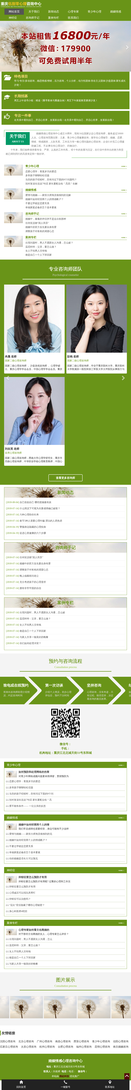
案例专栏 (53, 17)
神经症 (13, 17)
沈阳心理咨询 (7, 1041)
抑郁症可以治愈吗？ (20, 899)
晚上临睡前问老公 (29, 576)
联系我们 (73, 17)
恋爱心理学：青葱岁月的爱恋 (40, 171)
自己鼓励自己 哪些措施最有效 (35, 502)
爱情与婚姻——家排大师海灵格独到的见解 (48, 195)
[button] (3, 46)
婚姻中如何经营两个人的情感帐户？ (44, 199)
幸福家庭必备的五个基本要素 (40, 207)
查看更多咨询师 (65, 477)
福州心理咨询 (84, 1046)
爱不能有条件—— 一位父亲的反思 (27, 806)
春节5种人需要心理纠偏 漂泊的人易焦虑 (41, 521)
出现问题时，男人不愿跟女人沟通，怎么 (30, 939)
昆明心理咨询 (102, 1046)
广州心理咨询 (44, 1041)
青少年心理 (94, 11)
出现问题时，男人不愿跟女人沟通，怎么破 (42, 612)
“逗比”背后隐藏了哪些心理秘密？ (27, 905)
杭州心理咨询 (47, 1046)
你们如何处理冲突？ (30, 643)
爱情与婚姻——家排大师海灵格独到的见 (30, 834)
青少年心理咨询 (101, 1041)
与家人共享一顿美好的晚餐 (34, 637)
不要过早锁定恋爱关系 (37, 203)
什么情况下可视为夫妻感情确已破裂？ (40, 508)
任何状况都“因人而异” (37, 223)
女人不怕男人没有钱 (36, 250)
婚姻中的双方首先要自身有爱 (40, 227)
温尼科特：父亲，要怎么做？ (40, 247)
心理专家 (73, 11)
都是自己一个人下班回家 (38, 255)
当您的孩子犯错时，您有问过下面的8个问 (31, 793)
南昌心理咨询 (63, 1041)
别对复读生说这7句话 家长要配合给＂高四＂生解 (51, 183)
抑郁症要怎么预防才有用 (22, 886)
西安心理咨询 (81, 1041)
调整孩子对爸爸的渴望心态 (39, 231)
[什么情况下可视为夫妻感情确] (50, 1007)
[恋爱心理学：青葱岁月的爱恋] (84, 1007)
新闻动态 (53, 11)
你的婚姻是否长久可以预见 (23, 858)
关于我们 (33, 11)
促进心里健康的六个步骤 (33, 533)
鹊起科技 (64, 1076)
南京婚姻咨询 (120, 1046)
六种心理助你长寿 (29, 514)
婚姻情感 (115, 11)
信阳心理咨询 (120, 1041)
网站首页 (14, 11)
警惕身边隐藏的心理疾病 (33, 527)
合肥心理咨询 (65, 1046)
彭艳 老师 (11, 356)
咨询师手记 (32, 17)
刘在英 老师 (73, 448)
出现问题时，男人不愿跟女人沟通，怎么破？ (49, 242)
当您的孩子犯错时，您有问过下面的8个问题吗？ (51, 179)
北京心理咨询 (26, 1041)
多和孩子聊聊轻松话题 (37, 175)
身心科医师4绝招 (19, 911)
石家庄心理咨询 (9, 1046)
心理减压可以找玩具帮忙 (22, 893)
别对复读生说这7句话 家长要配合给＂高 (30, 800)
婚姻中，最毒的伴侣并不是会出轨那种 (45, 219)
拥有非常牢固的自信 (30, 588)
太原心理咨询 (28, 1046)
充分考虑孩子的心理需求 (33, 582)
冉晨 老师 (72, 356)
